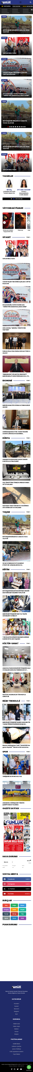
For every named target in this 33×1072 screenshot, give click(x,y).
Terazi (6, 914)
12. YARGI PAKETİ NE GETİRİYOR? (23, 192)
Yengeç (6, 909)
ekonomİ (7, 380)
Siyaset (16, 1006)
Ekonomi (16, 1009)
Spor (16, 1014)
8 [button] (21, 126)
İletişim (16, 1034)
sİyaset (7, 237)
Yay (22, 914)
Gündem (16, 1003)
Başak (22, 909)
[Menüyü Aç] (20, 2)
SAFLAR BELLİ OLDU (15, 6)
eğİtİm (6, 569)
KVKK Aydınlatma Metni (16, 1051)
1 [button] (8, 126)
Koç (6, 905)
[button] (3, 117)
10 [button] (24, 126)
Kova (14, 918)
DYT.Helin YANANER (9, 190)
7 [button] (19, 126)
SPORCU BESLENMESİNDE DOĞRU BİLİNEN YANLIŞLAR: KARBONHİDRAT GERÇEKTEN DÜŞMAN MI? (9, 193)
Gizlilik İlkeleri (16, 1044)
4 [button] (13, 126)
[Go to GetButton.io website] (29, 1070)
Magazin (16, 1011)
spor (5, 751)
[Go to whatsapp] (29, 1067)
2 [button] (9, 126)
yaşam (6, 512)
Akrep (14, 914)
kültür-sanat (10, 643)
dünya (6, 438)
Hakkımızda (16, 1024)
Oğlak (6, 918)
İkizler (22, 905)
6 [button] (17, 126)
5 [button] (15, 126)
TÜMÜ (28, 237)
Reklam (16, 1029)
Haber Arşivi (16, 1026)
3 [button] (11, 126)
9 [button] (23, 126)
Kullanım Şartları (16, 1046)
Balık (22, 918)
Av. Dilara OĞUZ (23, 190)
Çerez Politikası (16, 1049)
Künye (16, 1031)
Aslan (14, 909)
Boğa (14, 905)
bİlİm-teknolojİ (11, 701)
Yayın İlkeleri (16, 1054)
